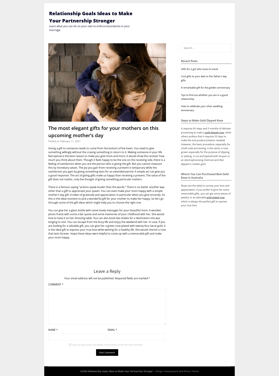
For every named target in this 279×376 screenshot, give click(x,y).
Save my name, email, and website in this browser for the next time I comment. (107, 344)
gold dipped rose (214, 132)
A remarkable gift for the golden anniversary (205, 87)
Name (53, 330)
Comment (55, 284)
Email (112, 330)
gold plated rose (216, 197)
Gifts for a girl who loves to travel (199, 69)
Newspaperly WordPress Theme (181, 371)
